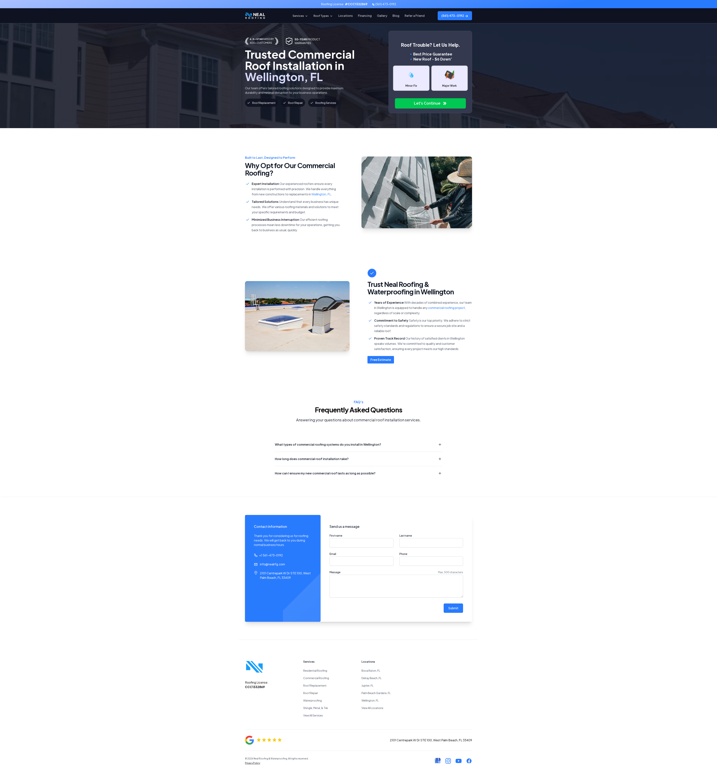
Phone (403, 553)
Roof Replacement (315, 685)
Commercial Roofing (316, 678)
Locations (345, 16)
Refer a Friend (415, 16)
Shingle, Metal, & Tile (315, 708)
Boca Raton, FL (370, 670)
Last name (405, 535)
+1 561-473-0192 (271, 555)
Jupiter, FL (367, 685)
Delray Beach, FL (371, 678)
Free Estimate (380, 360)
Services (298, 15)
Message (335, 572)
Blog (395, 16)
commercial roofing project (446, 308)
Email (333, 553)
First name (336, 535)
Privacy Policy (252, 763)
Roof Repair (310, 693)
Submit (453, 608)
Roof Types (321, 15)
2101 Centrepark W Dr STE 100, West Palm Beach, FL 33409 (285, 575)
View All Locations (372, 708)
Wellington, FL (321, 194)
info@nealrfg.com (272, 564)
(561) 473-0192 (385, 4)
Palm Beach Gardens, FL (376, 693)
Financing (365, 16)
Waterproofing (312, 700)
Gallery (382, 16)
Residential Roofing (315, 670)
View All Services (313, 715)
